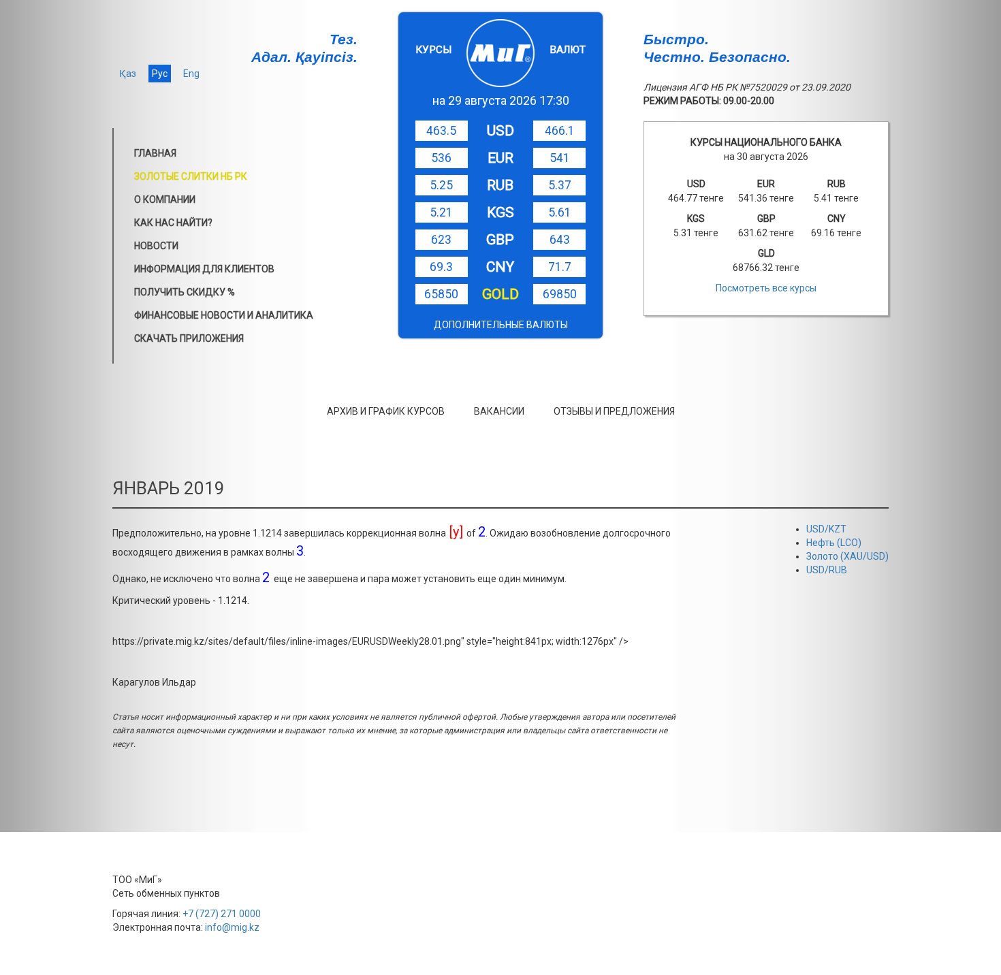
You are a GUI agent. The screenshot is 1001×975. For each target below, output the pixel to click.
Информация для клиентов (204, 268)
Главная (155, 153)
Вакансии (499, 411)
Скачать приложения (189, 338)
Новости (156, 245)
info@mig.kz (232, 927)
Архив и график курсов (386, 411)
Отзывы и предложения (614, 411)
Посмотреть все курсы (766, 288)
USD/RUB (826, 569)
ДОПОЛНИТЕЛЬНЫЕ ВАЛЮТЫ (501, 324)
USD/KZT (826, 529)
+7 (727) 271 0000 (221, 913)
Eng (191, 73)
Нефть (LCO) (833, 542)
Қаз (127, 73)
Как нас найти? (173, 222)
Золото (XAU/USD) (847, 556)
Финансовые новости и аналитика (223, 315)
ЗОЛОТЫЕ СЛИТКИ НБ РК (190, 176)
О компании (164, 199)
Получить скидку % (184, 292)
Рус (160, 73)
